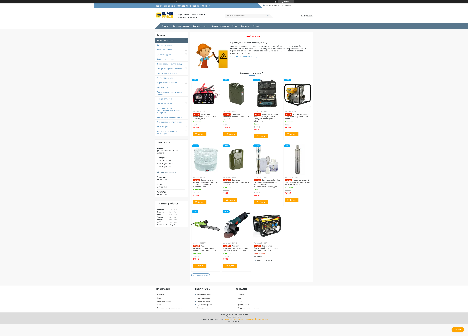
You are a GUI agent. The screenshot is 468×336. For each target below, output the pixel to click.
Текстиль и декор (164, 103)
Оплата (159, 298)
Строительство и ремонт (167, 82)
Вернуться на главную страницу (243, 56)
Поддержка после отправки (248, 308)
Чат (459, 330)
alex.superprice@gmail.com (168, 172)
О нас (234, 26)
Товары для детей (164, 99)
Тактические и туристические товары (169, 93)
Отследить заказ (203, 308)
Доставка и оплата (200, 26)
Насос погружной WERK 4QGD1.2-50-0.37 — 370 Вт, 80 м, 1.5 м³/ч (297, 182)
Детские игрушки (164, 54)
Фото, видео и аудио (166, 78)
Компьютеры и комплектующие (170, 64)
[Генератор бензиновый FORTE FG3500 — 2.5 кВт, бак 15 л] (267, 225)
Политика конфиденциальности (169, 308)
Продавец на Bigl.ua (234, 317)
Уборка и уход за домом (167, 73)
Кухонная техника (164, 50)
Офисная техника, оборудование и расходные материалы (168, 110)
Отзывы (255, 26)
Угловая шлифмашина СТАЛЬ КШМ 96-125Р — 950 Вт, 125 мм (235, 248)
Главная (165, 26)
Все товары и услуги (200, 275)
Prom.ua (245, 315)
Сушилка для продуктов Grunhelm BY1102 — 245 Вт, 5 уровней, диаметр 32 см (205, 183)
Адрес (240, 301)
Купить (201, 134)
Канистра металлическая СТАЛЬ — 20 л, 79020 (236, 116)
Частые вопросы (203, 298)
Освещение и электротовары (169, 122)
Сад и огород (162, 87)
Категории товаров (181, 26)
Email (239, 298)
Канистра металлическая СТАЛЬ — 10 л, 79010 (236, 182)
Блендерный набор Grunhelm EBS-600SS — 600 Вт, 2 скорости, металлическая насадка (267, 183)
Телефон (241, 295)
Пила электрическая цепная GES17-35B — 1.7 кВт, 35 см (204, 248)
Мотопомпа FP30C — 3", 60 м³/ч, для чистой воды (297, 116)
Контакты (245, 26)
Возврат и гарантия (220, 26)
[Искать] (268, 16)
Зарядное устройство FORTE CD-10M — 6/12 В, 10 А (204, 116)
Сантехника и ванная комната (169, 117)
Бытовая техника (164, 45)
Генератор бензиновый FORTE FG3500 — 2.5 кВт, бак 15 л (266, 248)
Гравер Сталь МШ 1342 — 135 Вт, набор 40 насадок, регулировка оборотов (266, 117)
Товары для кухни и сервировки (170, 68)
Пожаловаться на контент (234, 319)
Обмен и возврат (204, 301)
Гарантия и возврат (164, 301)
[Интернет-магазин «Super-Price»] (165, 16)
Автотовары (162, 126)
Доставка (160, 295)
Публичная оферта (204, 304)
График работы (243, 304)
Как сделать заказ (204, 295)
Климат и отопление (165, 59)
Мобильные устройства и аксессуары (168, 132)
